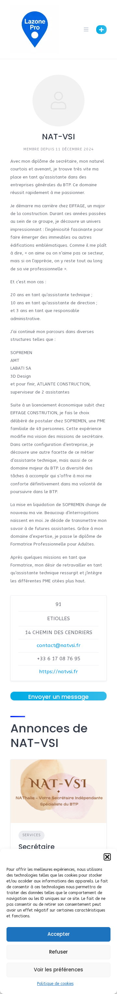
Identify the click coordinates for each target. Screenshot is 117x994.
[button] (107, 857)
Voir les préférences (58, 969)
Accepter (58, 934)
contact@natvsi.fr (59, 645)
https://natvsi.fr (58, 672)
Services (31, 835)
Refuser (58, 951)
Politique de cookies (55, 983)
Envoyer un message (58, 696)
